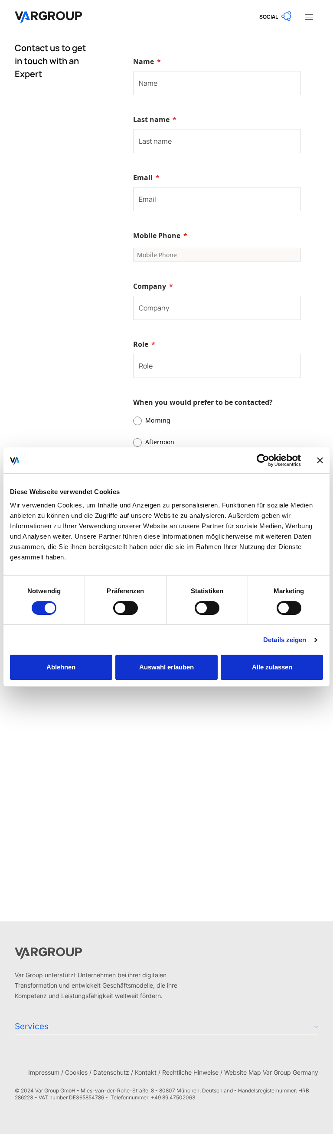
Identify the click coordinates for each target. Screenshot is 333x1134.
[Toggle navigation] (308, 16)
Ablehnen (60, 667)
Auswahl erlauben (166, 667)
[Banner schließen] (320, 460)
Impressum (43, 1072)
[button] (276, 16)
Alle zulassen (272, 667)
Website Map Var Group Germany (271, 1072)
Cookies (76, 1072)
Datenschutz (111, 1072)
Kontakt (146, 1072)
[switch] (125, 608)
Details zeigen (284, 639)
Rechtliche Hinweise (190, 1072)
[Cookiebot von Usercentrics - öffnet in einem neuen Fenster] (263, 460)
